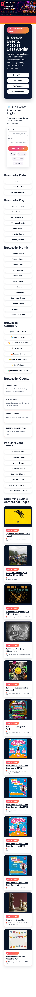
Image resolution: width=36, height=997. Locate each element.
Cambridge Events (18, 469)
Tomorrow (21, 154)
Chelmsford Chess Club (15, 920)
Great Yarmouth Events (18, 491)
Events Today (18, 75)
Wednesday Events (18, 217)
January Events (18, 254)
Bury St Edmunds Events (18, 485)
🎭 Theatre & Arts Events (18, 343)
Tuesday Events (18, 212)
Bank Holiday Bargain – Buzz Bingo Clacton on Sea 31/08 (17, 806)
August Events (18, 292)
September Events (18, 298)
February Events (18, 259)
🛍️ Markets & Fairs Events (18, 371)
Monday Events (18, 206)
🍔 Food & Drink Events (18, 359)
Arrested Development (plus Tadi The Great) (17, 613)
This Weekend (18, 86)
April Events (18, 270)
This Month (18, 163)
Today (13, 154)
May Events (18, 276)
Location (11, 138)
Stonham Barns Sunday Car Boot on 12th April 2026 (16, 574)
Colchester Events (18, 457)
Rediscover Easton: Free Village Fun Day (15, 958)
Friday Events (18, 228)
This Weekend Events (18, 192)
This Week (18, 81)
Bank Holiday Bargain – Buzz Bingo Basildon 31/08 (17, 884)
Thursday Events (18, 223)
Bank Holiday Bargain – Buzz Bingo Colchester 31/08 (17, 845)
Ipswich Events (18, 452)
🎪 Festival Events (18, 354)
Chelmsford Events (18, 474)
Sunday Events (18, 240)
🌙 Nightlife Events (18, 365)
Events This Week (18, 187)
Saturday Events (18, 234)
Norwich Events (18, 463)
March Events (18, 265)
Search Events (18, 92)
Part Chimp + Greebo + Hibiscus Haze (15, 650)
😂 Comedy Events (18, 337)
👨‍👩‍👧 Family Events (18, 348)
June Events (18, 281)
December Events (18, 315)
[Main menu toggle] (32, 20)
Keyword (11, 130)
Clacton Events (18, 480)
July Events (18, 287)
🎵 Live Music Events (18, 332)
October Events (18, 304)
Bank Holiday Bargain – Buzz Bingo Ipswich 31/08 (17, 767)
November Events (18, 309)
